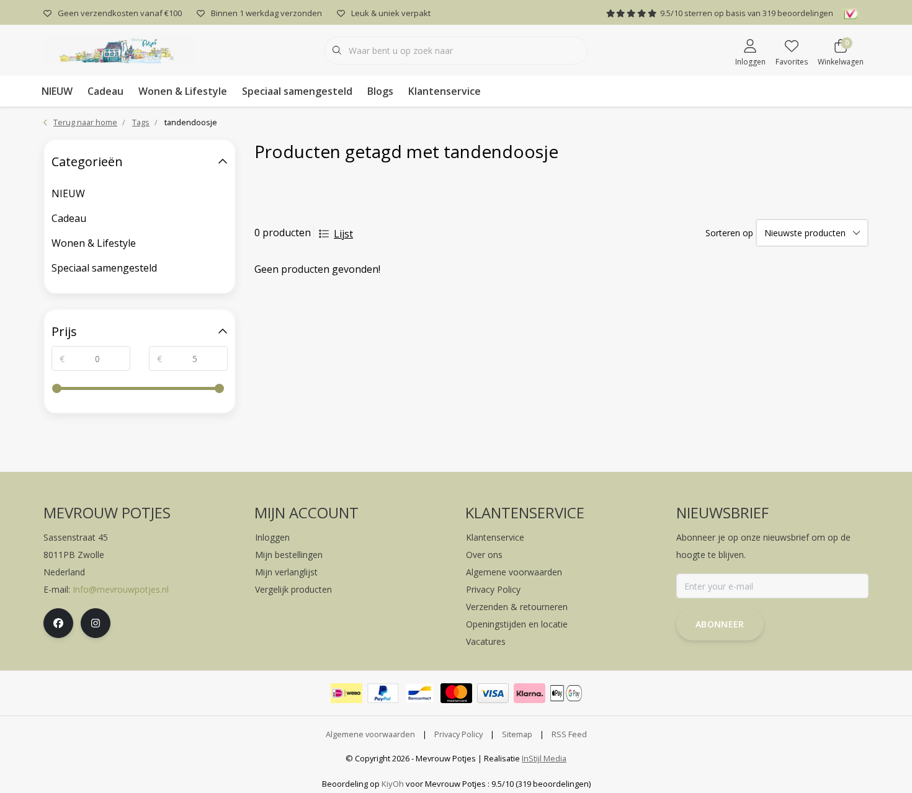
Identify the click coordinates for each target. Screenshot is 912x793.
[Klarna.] (529, 693)
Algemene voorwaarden (370, 734)
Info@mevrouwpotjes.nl (121, 589)
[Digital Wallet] (566, 693)
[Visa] (493, 693)
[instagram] (95, 623)
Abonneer (719, 624)
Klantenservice (444, 91)
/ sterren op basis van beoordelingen (746, 13)
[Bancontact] (420, 693)
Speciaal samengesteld (297, 91)
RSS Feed (569, 734)
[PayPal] (383, 693)
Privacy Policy (458, 734)
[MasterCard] (456, 693)
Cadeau (105, 91)
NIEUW (57, 91)
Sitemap (517, 734)
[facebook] (58, 623)
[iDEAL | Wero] (346, 693)
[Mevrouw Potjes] (119, 49)
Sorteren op (729, 233)
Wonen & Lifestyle (182, 91)
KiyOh (393, 783)
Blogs (380, 91)
